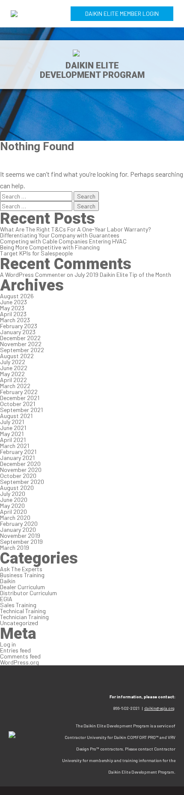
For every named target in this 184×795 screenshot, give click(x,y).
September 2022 (22, 349)
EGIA (6, 598)
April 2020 (13, 511)
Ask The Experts (21, 569)
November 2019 (20, 535)
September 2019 (21, 541)
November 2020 (21, 469)
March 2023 (15, 319)
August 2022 (17, 355)
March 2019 (14, 547)
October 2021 (17, 403)
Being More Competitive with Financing (50, 247)
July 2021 (12, 421)
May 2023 (12, 307)
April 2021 (13, 439)
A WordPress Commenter (32, 274)
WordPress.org (19, 662)
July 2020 (12, 493)
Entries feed (15, 650)
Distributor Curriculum (28, 592)
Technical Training (23, 610)
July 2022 (12, 361)
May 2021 (12, 433)
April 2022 (13, 379)
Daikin (7, 580)
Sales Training (18, 604)
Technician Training (24, 616)
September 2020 (22, 481)
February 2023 (18, 325)
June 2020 (13, 499)
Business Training (22, 574)
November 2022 (21, 343)
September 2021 (21, 409)
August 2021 (16, 415)
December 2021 (19, 397)
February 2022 (19, 391)
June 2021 (13, 427)
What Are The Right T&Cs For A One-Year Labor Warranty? (75, 229)
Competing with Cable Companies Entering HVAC (63, 241)
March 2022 (15, 385)
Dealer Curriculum (22, 586)
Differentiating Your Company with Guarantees (59, 235)
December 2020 (20, 463)
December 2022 (20, 337)
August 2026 (17, 296)
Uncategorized (19, 622)
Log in (8, 644)
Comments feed (20, 656)
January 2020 (18, 529)
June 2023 (13, 302)
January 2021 (17, 457)
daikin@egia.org (159, 708)
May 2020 (12, 505)
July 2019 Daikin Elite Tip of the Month (122, 274)
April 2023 (13, 313)
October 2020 (18, 475)
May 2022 (12, 373)
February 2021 (18, 451)
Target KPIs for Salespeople (36, 253)
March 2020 (15, 517)
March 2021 (14, 445)
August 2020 (17, 487)
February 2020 (19, 523)
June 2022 (13, 367)
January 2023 (18, 331)
